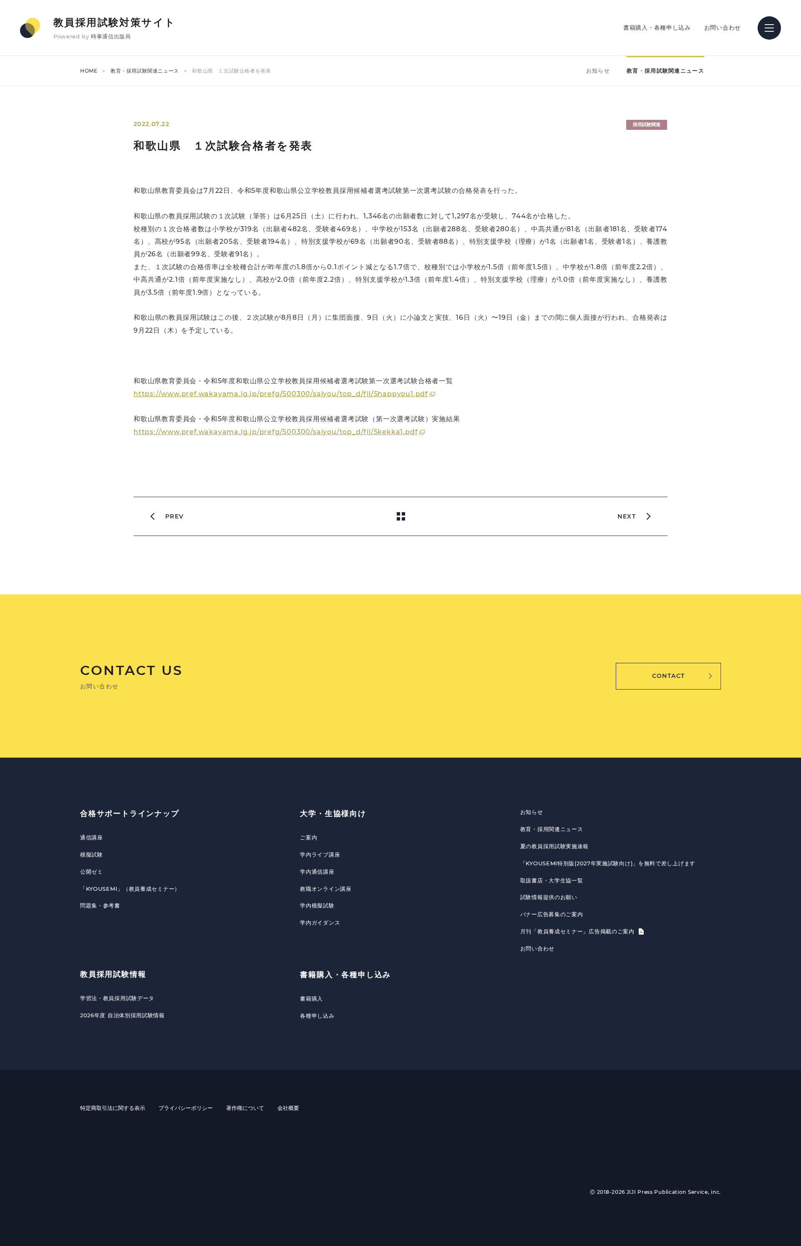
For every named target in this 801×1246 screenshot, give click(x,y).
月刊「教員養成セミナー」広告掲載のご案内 (578, 931)
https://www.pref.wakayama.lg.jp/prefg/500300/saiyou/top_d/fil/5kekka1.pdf (276, 432)
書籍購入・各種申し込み (657, 27)
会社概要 (288, 1107)
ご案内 (308, 837)
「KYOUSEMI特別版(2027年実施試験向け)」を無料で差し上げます (607, 863)
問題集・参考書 (100, 905)
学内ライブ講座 (320, 854)
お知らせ (598, 70)
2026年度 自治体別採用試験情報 (122, 1015)
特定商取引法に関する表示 (112, 1107)
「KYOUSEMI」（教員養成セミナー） (130, 888)
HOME (88, 71)
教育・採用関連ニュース (551, 829)
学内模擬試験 (317, 905)
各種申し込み (317, 1015)
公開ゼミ (91, 871)
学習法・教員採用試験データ (117, 998)
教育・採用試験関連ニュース (145, 71)
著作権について (245, 1107)
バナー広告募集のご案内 (551, 914)
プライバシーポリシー (186, 1107)
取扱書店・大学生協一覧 (551, 880)
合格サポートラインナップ (129, 813)
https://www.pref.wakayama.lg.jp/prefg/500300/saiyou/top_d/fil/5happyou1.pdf (281, 394)
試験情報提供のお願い (548, 897)
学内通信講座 (317, 871)
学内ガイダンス (320, 922)
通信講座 (91, 837)
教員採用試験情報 (113, 974)
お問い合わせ (722, 27)
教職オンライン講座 (325, 888)
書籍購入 (311, 998)
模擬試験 (91, 854)
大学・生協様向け (333, 813)
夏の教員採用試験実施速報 (554, 846)
